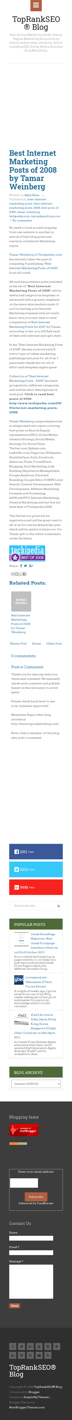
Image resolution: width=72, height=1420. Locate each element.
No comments (23, 220)
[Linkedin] (12, 1355)
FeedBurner (45, 1203)
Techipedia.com (50, 255)
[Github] (30, 1355)
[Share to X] (21, 574)
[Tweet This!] (25, 566)
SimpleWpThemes (36, 1397)
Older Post (54, 644)
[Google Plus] (30, 1346)
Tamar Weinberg (21, 255)
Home (36, 644)
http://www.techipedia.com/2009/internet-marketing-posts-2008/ (35, 407)
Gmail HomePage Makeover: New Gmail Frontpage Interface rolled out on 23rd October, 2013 (36, 943)
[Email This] (13, 574)
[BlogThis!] (17, 574)
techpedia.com (19, 216)
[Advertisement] (36, 102)
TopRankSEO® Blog (36, 23)
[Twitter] (21, 1346)
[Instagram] (47, 1346)
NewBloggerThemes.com (27, 1407)
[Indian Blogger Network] (24, 1135)
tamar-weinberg (28, 212)
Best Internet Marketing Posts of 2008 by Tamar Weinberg (33, 169)
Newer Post (18, 644)
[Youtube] (39, 1346)
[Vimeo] (21, 1355)
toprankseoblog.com (45, 216)
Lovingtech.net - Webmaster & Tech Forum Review (39, 982)
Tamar (14, 534)
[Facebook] (12, 1346)
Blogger (34, 1392)
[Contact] (39, 1355)
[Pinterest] (56, 1346)
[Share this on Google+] (31, 566)
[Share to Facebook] (24, 574)
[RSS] (47, 1355)
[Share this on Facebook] (21, 566)
